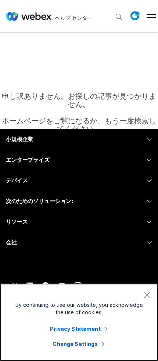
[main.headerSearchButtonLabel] (119, 14)
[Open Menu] (151, 15)
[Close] (147, 294)
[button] (134, 15)
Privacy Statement (75, 329)
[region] (79, 322)
